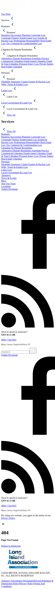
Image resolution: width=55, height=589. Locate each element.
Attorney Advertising (12, 581)
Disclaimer (28, 581)
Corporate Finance (10, 38)
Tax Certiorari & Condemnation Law (24, 43)
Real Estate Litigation (11, 66)
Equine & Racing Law (39, 81)
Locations (6, 186)
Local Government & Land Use (16, 172)
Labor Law (6, 170)
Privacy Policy (8, 518)
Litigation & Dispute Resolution (16, 148)
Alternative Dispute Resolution (16, 58)
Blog (3, 181)
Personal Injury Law (29, 64)
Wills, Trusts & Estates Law (14, 84)
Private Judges (46, 64)
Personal (5, 161)
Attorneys (6, 175)
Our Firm (5, 14)
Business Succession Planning (15, 35)
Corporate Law (38, 35)
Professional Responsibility (27, 40)
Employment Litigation (35, 61)
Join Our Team (8, 183)
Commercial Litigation (12, 61)
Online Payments (9, 189)
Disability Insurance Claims (14, 81)
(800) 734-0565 (8, 340)
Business (5, 134)
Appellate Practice (40, 58)
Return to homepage (11, 546)
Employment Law (28, 38)
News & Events (8, 178)
